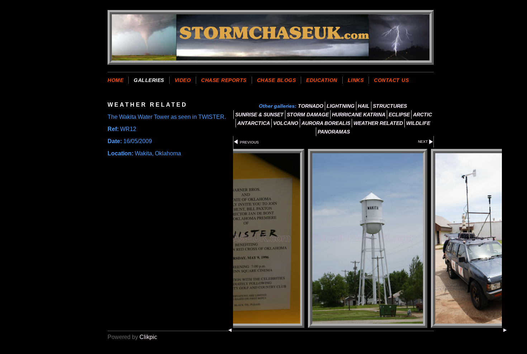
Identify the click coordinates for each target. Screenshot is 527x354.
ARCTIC (422, 114)
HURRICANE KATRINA (358, 114)
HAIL (364, 106)
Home (115, 80)
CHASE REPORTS (224, 80)
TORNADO (310, 106)
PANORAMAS (334, 132)
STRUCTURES (390, 106)
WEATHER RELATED (378, 123)
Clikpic (148, 337)
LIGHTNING (341, 106)
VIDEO (183, 80)
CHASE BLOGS (276, 80)
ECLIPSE (399, 114)
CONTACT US (391, 80)
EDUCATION (321, 80)
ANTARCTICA (253, 123)
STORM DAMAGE (308, 114)
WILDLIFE (418, 123)
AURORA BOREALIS (326, 123)
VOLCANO (285, 123)
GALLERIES (149, 80)
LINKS (356, 80)
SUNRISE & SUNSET (259, 114)
